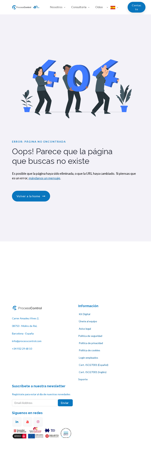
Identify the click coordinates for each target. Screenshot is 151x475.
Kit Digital (84, 314)
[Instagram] (38, 421)
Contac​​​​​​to (136, 7)
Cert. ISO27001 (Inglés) (92, 372)
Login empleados (88, 357)
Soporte (83, 379)
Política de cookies (89, 350)
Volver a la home (29, 196)
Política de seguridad (90, 335)
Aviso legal (85, 328)
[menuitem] (59, 7)
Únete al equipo (87, 321)
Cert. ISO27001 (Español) (93, 364)
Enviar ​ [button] (65, 402)
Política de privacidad (90, 343)
